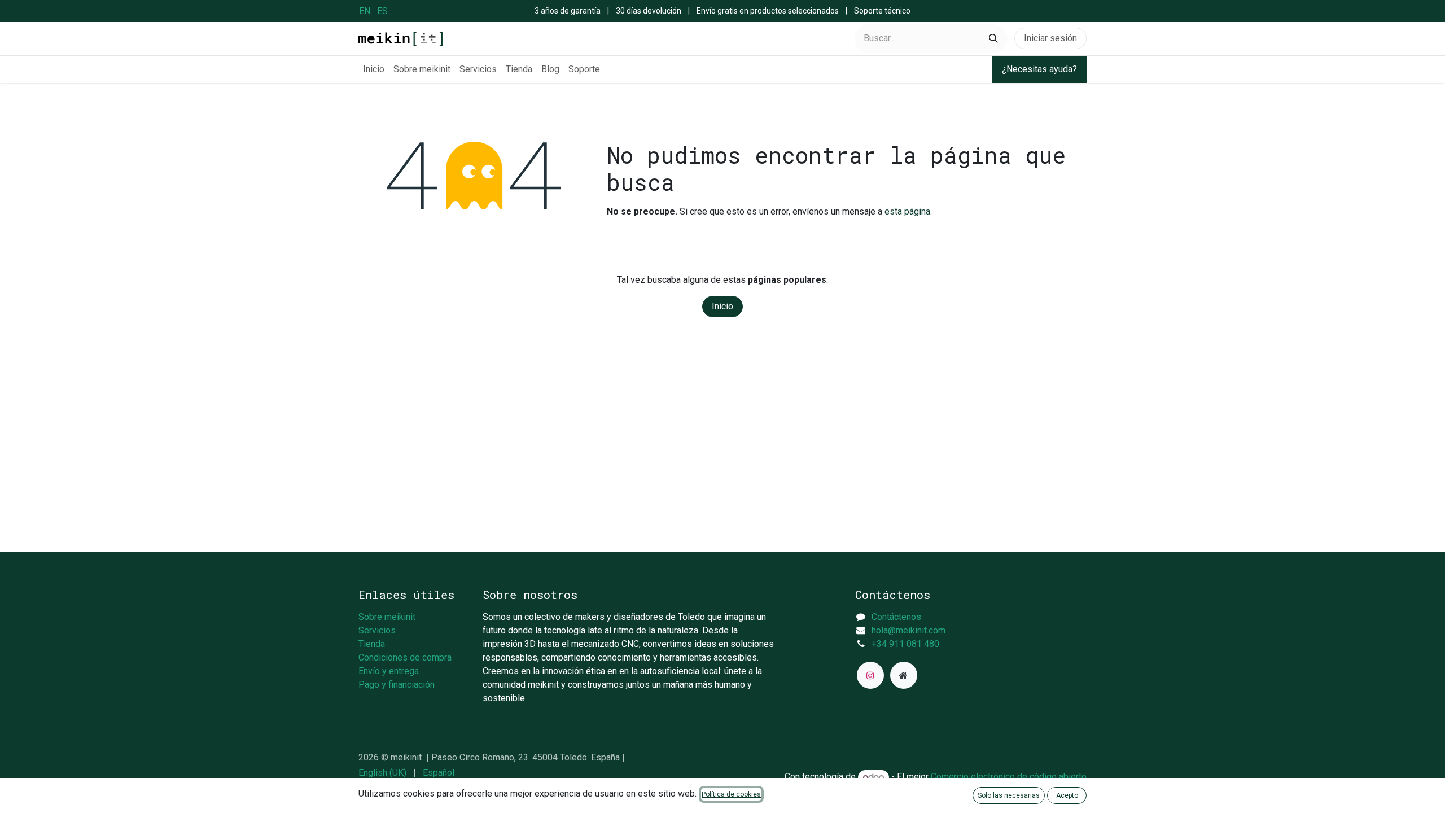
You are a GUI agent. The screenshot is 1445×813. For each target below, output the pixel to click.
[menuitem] (364, 11)
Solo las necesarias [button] (1009, 795)
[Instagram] (870, 675)
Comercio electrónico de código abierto (1009, 777)
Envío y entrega (388, 671)
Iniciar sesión (1050, 38)
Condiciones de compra (405, 657)
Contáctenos (896, 616)
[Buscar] (993, 38)
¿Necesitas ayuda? (1039, 69)
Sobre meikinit (386, 616)
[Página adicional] (903, 675)
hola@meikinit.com (908, 630)
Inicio (722, 306)
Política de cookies (731, 794)
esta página (907, 211)
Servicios (377, 630)
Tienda (371, 644)
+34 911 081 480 (905, 644)
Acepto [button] (1067, 795)
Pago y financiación (396, 684)
